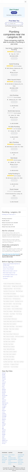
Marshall (4, 389)
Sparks (3, 436)
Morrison (4, 392)
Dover (3, 409)
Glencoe (4, 418)
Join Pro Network (11, 454)
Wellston (4, 439)
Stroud (3, 425)
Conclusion (5, 278)
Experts (9, 456)
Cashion (3, 377)
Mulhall (3, 394)
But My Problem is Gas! (8, 276)
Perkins (3, 421)
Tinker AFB (4, 404)
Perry (3, 398)
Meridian (4, 391)
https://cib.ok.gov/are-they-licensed (10, 254)
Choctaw (4, 379)
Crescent (4, 382)
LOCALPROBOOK (8, 1)
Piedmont (4, 400)
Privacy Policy (20, 456)
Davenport (4, 415)
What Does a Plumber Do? (8, 267)
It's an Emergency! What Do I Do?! (10, 274)
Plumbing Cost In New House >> (9, 214)
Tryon (3, 437)
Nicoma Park (4, 395)
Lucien (3, 412)
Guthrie (3, 383)
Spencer (4, 401)
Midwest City (4, 440)
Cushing (3, 413)
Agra (3, 428)
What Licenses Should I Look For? (10, 270)
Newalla (3, 434)
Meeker (3, 433)
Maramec (4, 419)
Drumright (4, 416)
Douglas (3, 407)
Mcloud (3, 431)
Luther (3, 388)
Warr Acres (4, 442)
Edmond (4, 373)
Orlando (3, 397)
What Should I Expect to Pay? (9, 272)
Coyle (3, 380)
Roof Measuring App (12, 457)
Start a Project (4, 459)
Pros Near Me (4, 457)
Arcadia (3, 374)
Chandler (4, 430)
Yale (3, 427)
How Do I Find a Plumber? (8, 269)
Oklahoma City (5, 403)
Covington (4, 406)
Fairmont (4, 410)
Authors (19, 457)
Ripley (3, 422)
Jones (3, 386)
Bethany (4, 376)
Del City (3, 443)
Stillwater (4, 424)
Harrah (3, 385)
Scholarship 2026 (21, 454)
